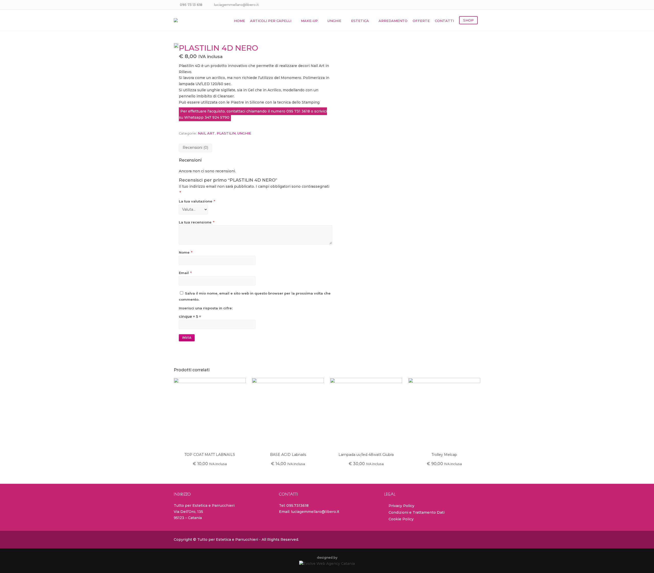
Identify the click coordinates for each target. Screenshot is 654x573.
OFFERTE (421, 21)
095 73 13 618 (191, 5)
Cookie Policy (401, 519)
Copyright (183, 539)
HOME (239, 21)
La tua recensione (196, 222)
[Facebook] (471, 5)
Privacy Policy (401, 505)
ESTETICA (360, 21)
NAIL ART (206, 133)
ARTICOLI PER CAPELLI (270, 21)
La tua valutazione (197, 201)
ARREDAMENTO (393, 21)
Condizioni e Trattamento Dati (417, 512)
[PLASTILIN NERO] (176, 45)
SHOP (468, 20)
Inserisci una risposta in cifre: (205, 308)
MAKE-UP (309, 21)
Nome (185, 252)
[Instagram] (477, 5)
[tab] (195, 148)
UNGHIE (334, 21)
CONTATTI (444, 21)
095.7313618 (297, 505)
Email (185, 273)
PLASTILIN (226, 133)
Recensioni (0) (195, 147)
